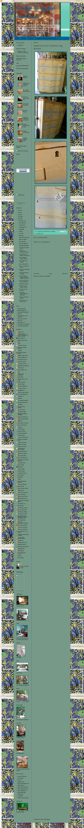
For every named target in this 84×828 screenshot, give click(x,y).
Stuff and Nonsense (22, 498)
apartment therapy (22, 776)
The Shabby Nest (22, 520)
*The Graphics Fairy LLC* (22, 341)
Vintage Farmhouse (22, 542)
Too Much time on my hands (23, 532)
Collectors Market (19, 574)
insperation (20, 322)
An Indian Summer (22, 363)
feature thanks (21, 310)
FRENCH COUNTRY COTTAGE (22, 414)
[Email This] (60, 231)
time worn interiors (22, 527)
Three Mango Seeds (22, 525)
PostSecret (20, 467)
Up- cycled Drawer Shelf (26, 90)
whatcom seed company (23, 797)
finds (19, 314)
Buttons (24, 38)
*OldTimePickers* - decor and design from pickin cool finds (23, 335)
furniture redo (40, 233)
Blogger (48, 819)
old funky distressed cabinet (23, 297)
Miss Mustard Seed (22, 451)
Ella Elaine (20, 404)
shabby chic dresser (23, 283)
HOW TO (31, 38)
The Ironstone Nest (22, 509)
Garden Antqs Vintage (23, 419)
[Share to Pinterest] (65, 231)
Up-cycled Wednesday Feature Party (46, 38)
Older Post (64, 273)
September (22, 227)
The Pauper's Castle (22, 514)
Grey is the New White (25, 104)
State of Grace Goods (22, 496)
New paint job (22, 241)
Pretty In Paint (21, 471)
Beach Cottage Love (22, 369)
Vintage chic (20, 540)
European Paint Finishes (21, 407)
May (20, 235)
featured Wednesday (22, 312)
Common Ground (22, 388)
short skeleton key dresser (23, 261)
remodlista (20, 796)
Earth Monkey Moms (23, 402)
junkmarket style (21, 792)
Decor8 (19, 780)
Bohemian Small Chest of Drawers (26, 119)
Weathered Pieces (22, 544)
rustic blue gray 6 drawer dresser (23, 286)
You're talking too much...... (22, 553)
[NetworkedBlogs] (23, 169)
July (20, 231)
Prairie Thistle (21, 469)
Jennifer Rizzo (21, 435)
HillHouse (20, 421)
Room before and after (23, 324)
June (20, 233)
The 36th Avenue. (22, 503)
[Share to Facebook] (64, 231)
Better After (20, 377)
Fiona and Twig (21, 409)
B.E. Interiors (21, 367)
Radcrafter (20, 477)
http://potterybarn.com (23, 789)
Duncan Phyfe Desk (23, 264)
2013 (19, 214)
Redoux (19, 479)
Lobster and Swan (22, 442)
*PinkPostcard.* (21, 338)
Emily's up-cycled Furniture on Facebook (23, 52)
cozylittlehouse (21, 390)
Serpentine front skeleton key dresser (24, 254)
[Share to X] (63, 231)
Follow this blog (23, 171)
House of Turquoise (22, 425)
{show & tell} (20, 558)
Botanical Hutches (25, 77)
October (21, 225)
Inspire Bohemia (22, 431)
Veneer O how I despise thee (26, 98)
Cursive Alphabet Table (25, 139)
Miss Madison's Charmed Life (21, 449)
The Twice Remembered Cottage (23, 522)
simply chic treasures (23, 492)
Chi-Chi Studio (21, 384)
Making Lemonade (22, 446)
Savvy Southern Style (23, 488)
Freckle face (20, 45)
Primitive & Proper (22, 473)
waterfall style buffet (23, 245)
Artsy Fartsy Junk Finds (23, 365)
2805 (19, 343)
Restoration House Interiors (22, 482)
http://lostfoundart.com (23, 787)
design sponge (21, 781)
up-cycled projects (22, 326)
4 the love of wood (22, 345)
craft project (20, 308)
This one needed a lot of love (24, 266)
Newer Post (36, 273)
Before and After (23, 239)
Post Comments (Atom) (45, 276)
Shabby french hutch (26, 131)
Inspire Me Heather (22, 433)
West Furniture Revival (23, 546)
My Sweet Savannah (22, 457)
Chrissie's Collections (22, 386)
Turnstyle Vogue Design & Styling (23, 535)
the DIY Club (20, 505)
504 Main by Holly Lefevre (22, 348)
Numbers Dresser (25, 111)
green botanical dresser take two (23, 258)
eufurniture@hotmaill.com (22, 68)
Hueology (20, 427)
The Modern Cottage (22, 511)
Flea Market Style (22, 411)
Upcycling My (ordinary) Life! (21, 538)
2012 (19, 217)
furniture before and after (22, 316)
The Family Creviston (23, 507)
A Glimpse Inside (22, 361)
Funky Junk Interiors (23, 417)
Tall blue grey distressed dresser (26, 84)
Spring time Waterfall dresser (24, 270)
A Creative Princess (22, 359)
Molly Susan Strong (22, 453)
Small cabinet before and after (24, 273)
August (21, 229)
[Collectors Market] (20, 589)
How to (19, 320)
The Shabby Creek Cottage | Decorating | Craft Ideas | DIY (22, 517)
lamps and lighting (23, 243)
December (21, 220)
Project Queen (21, 475)
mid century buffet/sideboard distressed (23, 294)
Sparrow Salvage (22, 494)
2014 (19, 212)
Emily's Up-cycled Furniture (35, 12)
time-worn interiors (22, 529)
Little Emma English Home (22, 440)
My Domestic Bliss (22, 455)
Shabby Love (21, 490)
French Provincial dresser (23, 289)
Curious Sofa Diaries (22, 394)
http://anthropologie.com (23, 783)
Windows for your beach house (23, 301)
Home (17, 38)
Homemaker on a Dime (23, 423)
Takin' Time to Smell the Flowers (23, 501)
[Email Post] (58, 231)
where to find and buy (24, 237)
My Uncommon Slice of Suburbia (23, 460)
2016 (19, 210)
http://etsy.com (21, 785)
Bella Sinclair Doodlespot (21, 374)
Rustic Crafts (21, 486)
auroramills (20, 778)
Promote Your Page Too (20, 590)
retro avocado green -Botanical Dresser (24, 281)
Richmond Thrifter (22, 484)
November (21, 223)
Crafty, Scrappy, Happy (23, 392)
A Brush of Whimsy (22, 357)
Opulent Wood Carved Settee (26, 125)
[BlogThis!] (61, 231)
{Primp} (20, 555)
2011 (19, 219)
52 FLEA (20, 350)
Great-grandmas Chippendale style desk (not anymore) (24, 277)
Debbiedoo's (20, 396)
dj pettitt (20, 398)
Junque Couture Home (23, 437)
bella (19, 372)
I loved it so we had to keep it (24, 248)
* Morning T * (21, 332)
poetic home (20, 794)
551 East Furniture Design (22, 353)
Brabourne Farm (22, 382)
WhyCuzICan (21, 550)
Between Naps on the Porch (22, 379)
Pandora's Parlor (21, 462)
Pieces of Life (21, 465)
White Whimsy (21, 548)
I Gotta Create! (21, 429)
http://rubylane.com (22, 790)
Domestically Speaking (23, 400)
